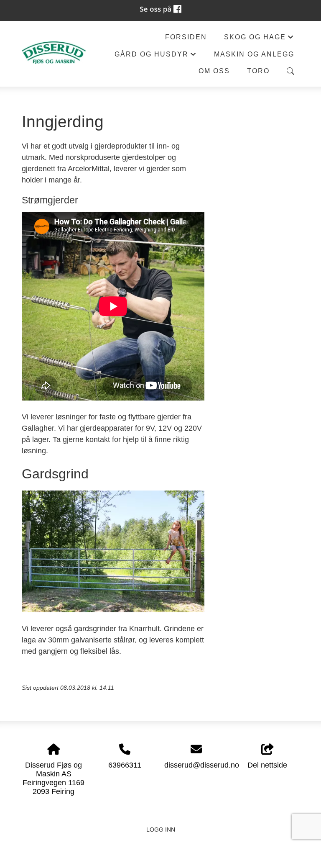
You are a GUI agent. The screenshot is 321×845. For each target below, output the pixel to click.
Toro (258, 70)
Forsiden (186, 37)
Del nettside (267, 765)
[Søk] (290, 71)
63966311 (124, 765)
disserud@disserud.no (201, 765)
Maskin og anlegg (254, 54)
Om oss (214, 70)
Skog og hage (259, 39)
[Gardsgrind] (113, 610)
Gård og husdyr (156, 56)
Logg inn (160, 829)
